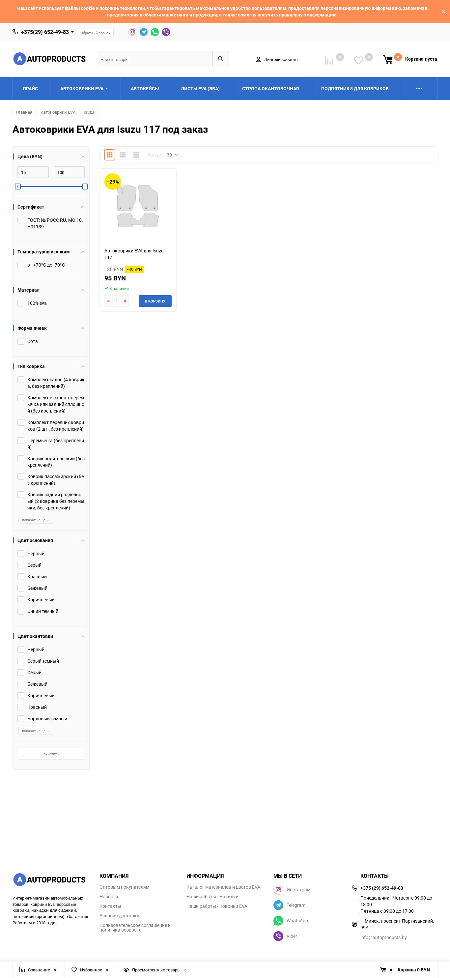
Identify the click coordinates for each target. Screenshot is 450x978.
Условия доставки (119, 915)
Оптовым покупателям (124, 887)
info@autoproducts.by (383, 937)
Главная (24, 112)
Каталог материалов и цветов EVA (223, 887)
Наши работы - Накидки (212, 896)
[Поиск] (220, 59)
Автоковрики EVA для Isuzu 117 (134, 253)
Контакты (110, 906)
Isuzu (89, 112)
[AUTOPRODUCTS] (51, 880)
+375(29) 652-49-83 (45, 32)
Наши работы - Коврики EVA (216, 906)
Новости (108, 896)
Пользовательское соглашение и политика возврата (135, 927)
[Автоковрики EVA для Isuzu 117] (138, 205)
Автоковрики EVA (58, 112)
